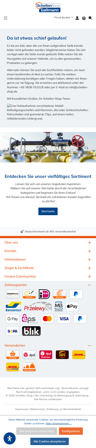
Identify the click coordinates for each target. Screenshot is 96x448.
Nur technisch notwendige (36, 431)
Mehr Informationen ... (59, 423)
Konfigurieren (71, 431)
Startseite (48, 211)
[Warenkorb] (84, 18)
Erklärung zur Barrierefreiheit (64, 409)
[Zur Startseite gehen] (48, 7)
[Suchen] (90, 18)
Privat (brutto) (62, 17)
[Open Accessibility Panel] (9, 438)
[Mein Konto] (77, 18)
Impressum (21, 409)
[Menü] (5, 18)
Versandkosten (70, 388)
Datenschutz (37, 409)
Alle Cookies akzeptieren (49, 441)
